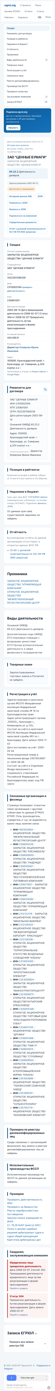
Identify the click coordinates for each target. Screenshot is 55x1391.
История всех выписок (18, 145)
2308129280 (26, 899)
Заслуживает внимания (27, 96)
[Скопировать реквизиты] (45, 389)
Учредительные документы (22, 222)
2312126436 (26, 939)
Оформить (13, 127)
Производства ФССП (17, 86)
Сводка (11, 28)
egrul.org (10, 5)
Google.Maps (13, 374)
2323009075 (26, 994)
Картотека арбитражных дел (24, 1239)
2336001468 (26, 1038)
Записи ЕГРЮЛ (27, 102)
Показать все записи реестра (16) (27, 1343)
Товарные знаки (15, 65)
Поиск (38, 5)
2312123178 (25, 913)
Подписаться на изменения (23, 216)
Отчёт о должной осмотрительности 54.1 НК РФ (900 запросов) (27, 230)
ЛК (40, 17)
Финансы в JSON (17, 209)
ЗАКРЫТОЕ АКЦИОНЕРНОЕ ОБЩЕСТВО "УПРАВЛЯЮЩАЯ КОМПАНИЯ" (24, 584)
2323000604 (26, 979)
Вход (48, 17)
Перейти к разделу (19, 1288)
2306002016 (26, 844)
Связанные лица (15, 75)
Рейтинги (8, 17)
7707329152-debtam (38, 497)
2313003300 (26, 961)
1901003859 (26, 829)
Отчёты (28, 11)
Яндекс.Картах (39, 371)
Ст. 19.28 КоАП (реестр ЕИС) (24, 1225)
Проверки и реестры (17, 91)
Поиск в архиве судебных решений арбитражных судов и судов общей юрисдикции (25, 1232)
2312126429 (26, 924)
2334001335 (26, 1027)
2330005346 (26, 1008)
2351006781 (26, 1093)
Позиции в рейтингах (17, 38)
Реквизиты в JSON (18, 203)
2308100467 (26, 866)
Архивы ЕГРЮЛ (12, 11)
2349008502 (26, 1060)
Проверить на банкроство (22, 1206)
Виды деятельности (27, 60)
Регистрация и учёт (17, 70)
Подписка (23, 17)
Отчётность (13, 49)
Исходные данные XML (20, 196)
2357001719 (26, 1107)
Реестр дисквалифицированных (23, 81)
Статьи (40, 11)
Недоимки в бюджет (17, 44)
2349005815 (26, 1049)
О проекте (25, 5)
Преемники (12, 54)
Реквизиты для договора (19, 33)
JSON (40, 196)
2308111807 (25, 884)
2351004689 (26, 1078)
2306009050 (26, 855)
